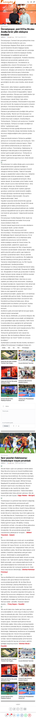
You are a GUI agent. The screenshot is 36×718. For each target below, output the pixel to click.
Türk (18, 347)
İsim (9, 347)
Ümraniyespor (25, 347)
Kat (14, 347)
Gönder (6, 426)
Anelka (3, 347)
